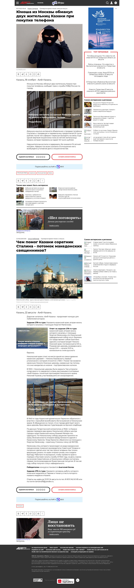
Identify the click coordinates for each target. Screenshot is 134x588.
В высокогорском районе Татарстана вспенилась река (67, 189)
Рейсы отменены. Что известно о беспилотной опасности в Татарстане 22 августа (100, 66)
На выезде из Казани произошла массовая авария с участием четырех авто (36, 203)
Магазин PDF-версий (66, 547)
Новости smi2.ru (23, 231)
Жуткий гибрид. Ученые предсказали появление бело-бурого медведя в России (105, 264)
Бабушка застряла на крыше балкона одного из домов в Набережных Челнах (54, 116)
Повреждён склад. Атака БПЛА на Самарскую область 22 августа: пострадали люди (101, 74)
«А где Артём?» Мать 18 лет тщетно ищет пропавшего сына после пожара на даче (104, 139)
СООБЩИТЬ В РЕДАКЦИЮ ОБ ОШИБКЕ (82, 552)
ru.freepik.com (21, 69)
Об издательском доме (39, 547)
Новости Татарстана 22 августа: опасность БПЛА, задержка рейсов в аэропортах (101, 91)
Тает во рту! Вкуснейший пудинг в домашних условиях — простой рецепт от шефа (104, 118)
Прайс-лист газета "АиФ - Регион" (74, 549)
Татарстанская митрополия (39, 302)
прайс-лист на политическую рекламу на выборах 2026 (50, 552)
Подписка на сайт (38, 549)
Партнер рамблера (50, 580)
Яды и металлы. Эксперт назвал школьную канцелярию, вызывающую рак (103, 125)
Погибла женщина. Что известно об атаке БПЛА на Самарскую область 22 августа (100, 57)
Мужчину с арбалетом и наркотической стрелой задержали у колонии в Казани (35, 196)
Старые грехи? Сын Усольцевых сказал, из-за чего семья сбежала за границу (105, 243)
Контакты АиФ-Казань (53, 549)
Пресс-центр (54, 547)
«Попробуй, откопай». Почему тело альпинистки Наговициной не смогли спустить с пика (104, 278)
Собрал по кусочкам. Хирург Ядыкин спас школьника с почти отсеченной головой (105, 132)
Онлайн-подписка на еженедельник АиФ (89, 547)
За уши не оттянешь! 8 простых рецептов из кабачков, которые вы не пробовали (105, 104)
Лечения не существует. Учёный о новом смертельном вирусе (104, 110)
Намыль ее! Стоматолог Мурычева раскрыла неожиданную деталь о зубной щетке (104, 257)
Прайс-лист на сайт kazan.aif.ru (97, 549)
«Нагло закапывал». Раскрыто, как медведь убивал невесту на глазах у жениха (105, 271)
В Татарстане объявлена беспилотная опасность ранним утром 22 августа (100, 83)
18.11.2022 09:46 (21, 8)
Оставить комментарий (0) (67, 157)
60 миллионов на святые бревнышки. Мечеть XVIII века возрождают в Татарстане (54, 403)
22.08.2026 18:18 (21, 238)
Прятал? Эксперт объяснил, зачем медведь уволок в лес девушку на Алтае (104, 250)
